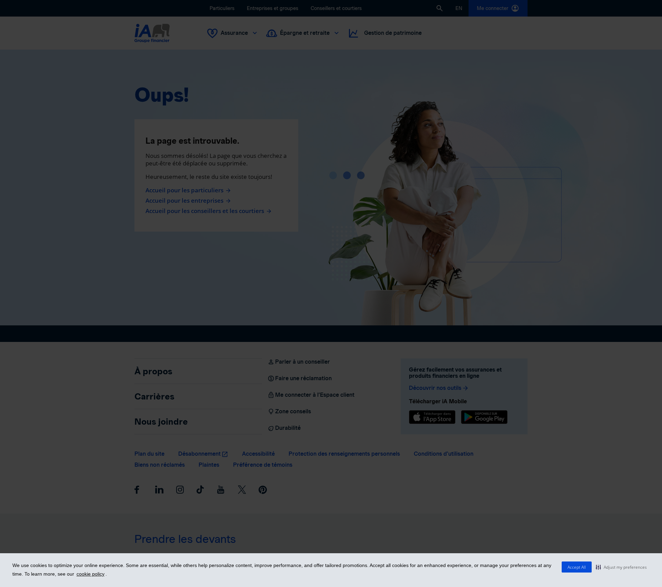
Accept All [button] (577, 567)
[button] (621, 567)
